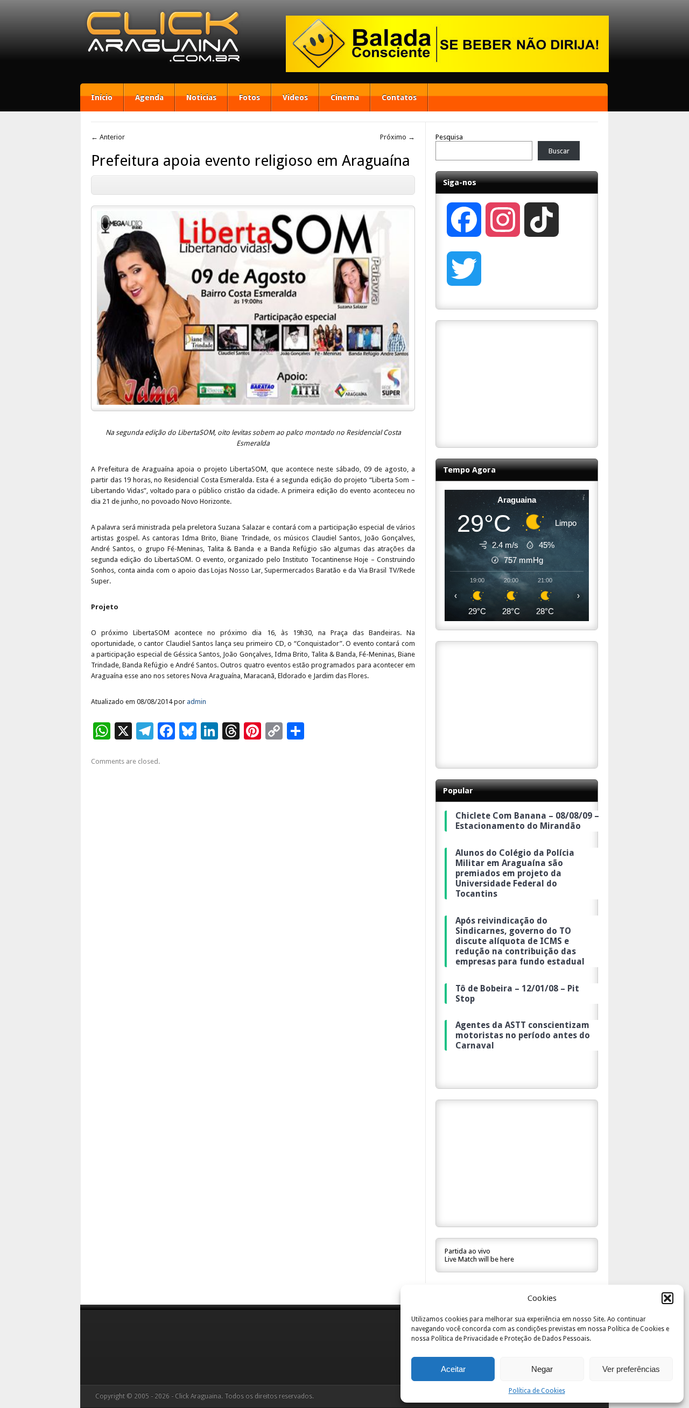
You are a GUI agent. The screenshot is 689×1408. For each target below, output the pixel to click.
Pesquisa (449, 137)
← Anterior (108, 137)
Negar (542, 1369)
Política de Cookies (537, 1391)
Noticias (201, 97)
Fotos (249, 97)
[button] (667, 1298)
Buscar (559, 151)
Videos (295, 97)
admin (196, 702)
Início (102, 97)
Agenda (149, 97)
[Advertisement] (517, 383)
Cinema (345, 97)
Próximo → (397, 137)
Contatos (399, 97)
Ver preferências (631, 1369)
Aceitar (453, 1369)
